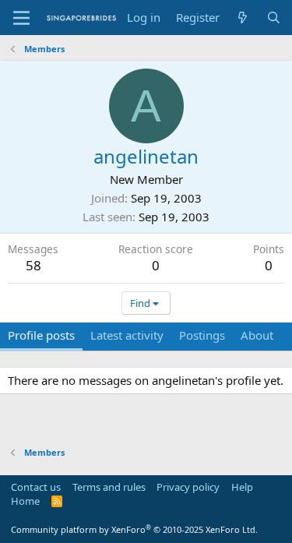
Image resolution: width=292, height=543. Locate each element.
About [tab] (257, 335)
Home (25, 501)
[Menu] (21, 17)
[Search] (274, 17)
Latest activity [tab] (127, 335)
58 (33, 265)
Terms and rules (109, 487)
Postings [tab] (202, 335)
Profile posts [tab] (41, 335)
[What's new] (242, 17)
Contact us (36, 487)
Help (242, 487)
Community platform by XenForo (134, 529)
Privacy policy (188, 487)
